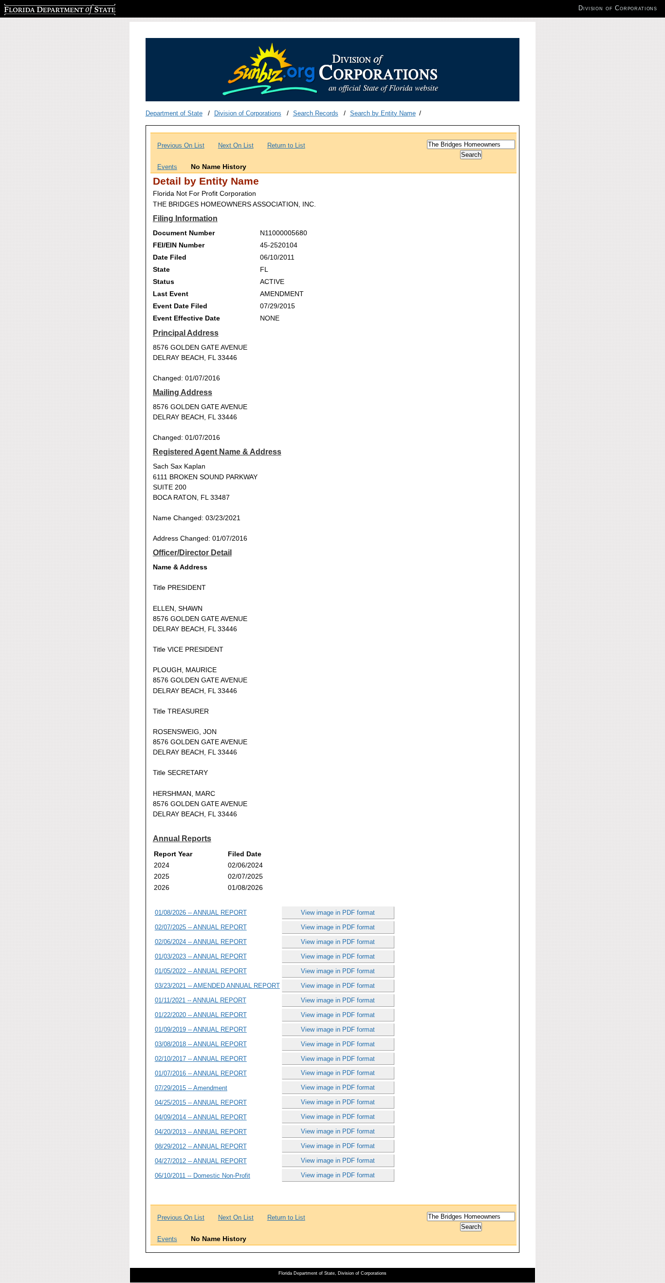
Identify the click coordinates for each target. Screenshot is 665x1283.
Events (167, 166)
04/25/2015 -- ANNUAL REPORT (201, 1102)
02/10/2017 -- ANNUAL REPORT (201, 1058)
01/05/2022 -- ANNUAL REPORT (201, 971)
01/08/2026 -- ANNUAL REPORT (201, 912)
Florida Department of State (43, 8)
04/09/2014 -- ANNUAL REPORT (201, 1117)
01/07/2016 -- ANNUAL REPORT (201, 1073)
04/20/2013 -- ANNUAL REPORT (201, 1131)
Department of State (174, 113)
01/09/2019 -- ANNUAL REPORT (201, 1029)
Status (163, 281)
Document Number (184, 233)
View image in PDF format (338, 912)
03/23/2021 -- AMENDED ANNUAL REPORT (217, 985)
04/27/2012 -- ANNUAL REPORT (201, 1161)
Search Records (315, 113)
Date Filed (169, 257)
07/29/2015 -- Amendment (191, 1088)
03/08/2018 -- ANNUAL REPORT (201, 1044)
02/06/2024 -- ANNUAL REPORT (201, 941)
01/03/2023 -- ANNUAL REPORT (201, 956)
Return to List (286, 145)
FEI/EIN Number (178, 245)
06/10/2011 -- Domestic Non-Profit (202, 1175)
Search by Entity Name (383, 113)
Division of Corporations (247, 113)
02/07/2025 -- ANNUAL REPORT (201, 927)
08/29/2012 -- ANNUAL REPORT (201, 1146)
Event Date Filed (180, 306)
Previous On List (180, 145)
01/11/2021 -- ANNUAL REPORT (200, 1000)
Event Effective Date (186, 318)
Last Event (170, 294)
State (161, 269)
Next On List (236, 145)
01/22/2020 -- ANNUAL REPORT (201, 1015)
